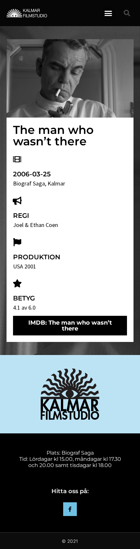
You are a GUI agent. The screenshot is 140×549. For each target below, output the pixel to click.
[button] (108, 13)
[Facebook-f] (70, 509)
